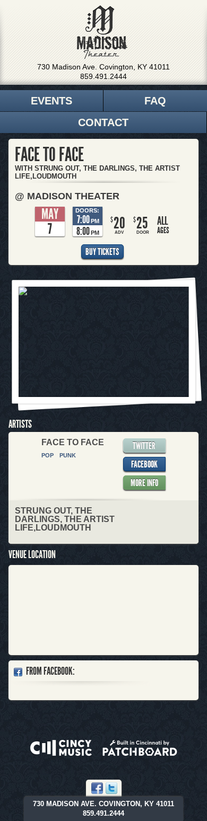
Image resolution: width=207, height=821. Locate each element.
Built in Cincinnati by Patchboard (139, 748)
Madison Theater (102, 32)
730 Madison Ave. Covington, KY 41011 (103, 67)
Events (51, 101)
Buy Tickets (102, 252)
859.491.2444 (103, 76)
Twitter (144, 446)
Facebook (144, 464)
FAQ (155, 101)
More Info (144, 483)
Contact (103, 122)
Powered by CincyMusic (61, 748)
